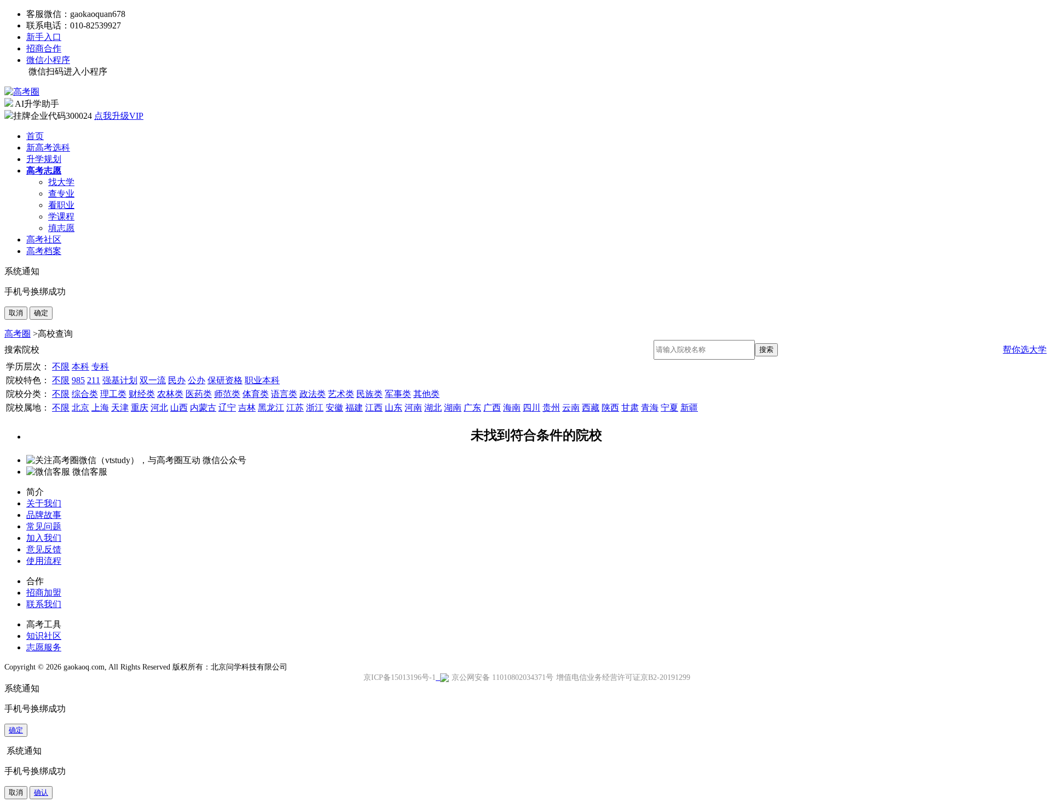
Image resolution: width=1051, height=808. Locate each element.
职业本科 (262, 380)
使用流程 (43, 560)
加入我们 (43, 537)
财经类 (142, 394)
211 (93, 380)
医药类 (199, 394)
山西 (179, 407)
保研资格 (224, 380)
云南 (571, 407)
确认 (41, 792)
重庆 (139, 407)
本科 (80, 366)
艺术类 (341, 394)
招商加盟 (43, 592)
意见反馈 (43, 549)
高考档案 (43, 251)
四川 (531, 407)
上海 (100, 407)
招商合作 (43, 48)
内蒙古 (203, 407)
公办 (196, 380)
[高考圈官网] (21, 91)
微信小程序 (48, 60)
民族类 (369, 394)
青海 (650, 407)
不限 (61, 366)
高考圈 (17, 333)
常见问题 (43, 526)
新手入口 (43, 37)
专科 (100, 366)
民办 (177, 380)
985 (78, 380)
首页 (35, 136)
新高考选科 (48, 147)
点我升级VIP (118, 115)
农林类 (170, 394)
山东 (393, 407)
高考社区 (43, 239)
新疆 (689, 407)
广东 (472, 407)
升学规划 (43, 159)
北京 (80, 407)
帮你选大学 (1025, 349)
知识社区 (43, 635)
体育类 (255, 394)
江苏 (295, 407)
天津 (120, 407)
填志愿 (61, 228)
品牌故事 (43, 515)
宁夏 (669, 407)
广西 (492, 407)
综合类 (85, 394)
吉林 (247, 407)
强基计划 (119, 380)
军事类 (398, 394)
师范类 (227, 394)
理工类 (113, 394)
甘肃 (630, 407)
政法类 (312, 394)
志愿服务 (43, 647)
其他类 (426, 394)
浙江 (315, 407)
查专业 (61, 193)
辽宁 (227, 407)
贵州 (551, 407)
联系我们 (43, 604)
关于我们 (43, 503)
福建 (354, 407)
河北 (159, 407)
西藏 (590, 407)
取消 (16, 313)
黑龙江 (271, 407)
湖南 (452, 407)
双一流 (153, 380)
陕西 (610, 407)
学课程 (61, 216)
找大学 (61, 182)
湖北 (433, 407)
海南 (512, 407)
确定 (41, 313)
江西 (374, 407)
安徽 (334, 407)
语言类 (284, 394)
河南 (413, 407)
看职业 (61, 205)
